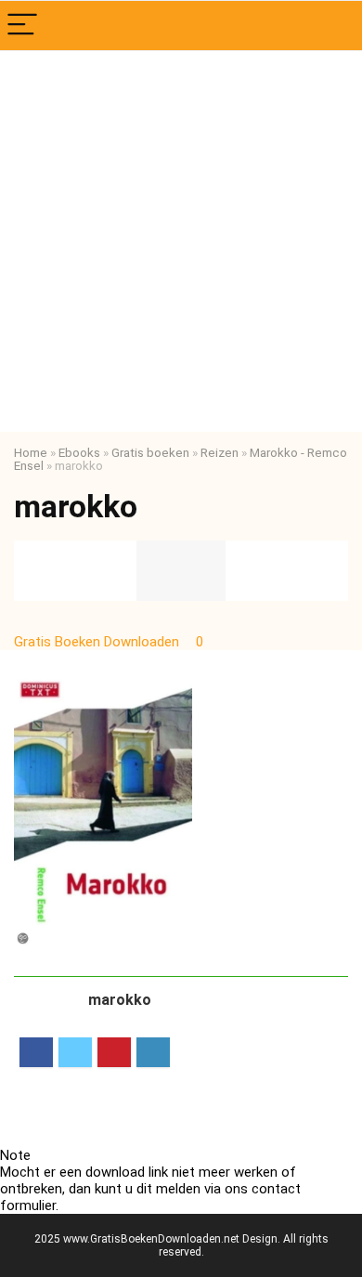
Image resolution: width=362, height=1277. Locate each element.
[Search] (333, 25)
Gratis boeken (150, 452)
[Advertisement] (181, 241)
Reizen (219, 452)
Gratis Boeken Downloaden (98, 641)
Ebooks (79, 452)
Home (30, 452)
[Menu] (22, 25)
